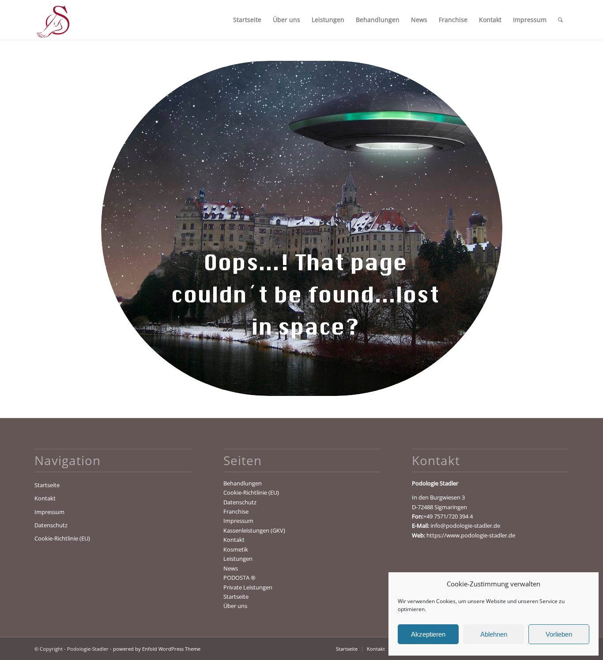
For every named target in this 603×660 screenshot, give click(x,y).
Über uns (235, 606)
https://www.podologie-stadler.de (470, 535)
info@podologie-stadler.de (465, 525)
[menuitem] (247, 20)
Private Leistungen (247, 587)
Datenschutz (51, 525)
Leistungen (238, 559)
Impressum (49, 512)
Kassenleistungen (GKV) (254, 530)
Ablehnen (493, 634)
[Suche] (560, 20)
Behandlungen (242, 483)
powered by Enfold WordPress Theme (156, 648)
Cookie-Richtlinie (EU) (62, 538)
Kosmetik (235, 549)
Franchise (236, 511)
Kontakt (45, 498)
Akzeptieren (428, 634)
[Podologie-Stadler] (52, 20)
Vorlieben (559, 634)
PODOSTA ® (239, 578)
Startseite (47, 485)
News (230, 568)
